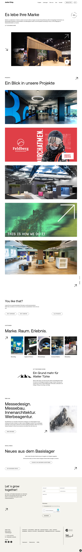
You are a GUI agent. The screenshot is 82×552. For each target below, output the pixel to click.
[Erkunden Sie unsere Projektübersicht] (76, 78)
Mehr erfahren (10, 431)
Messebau (58, 531)
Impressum (24, 542)
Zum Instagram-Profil (12, 468)
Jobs (56, 2)
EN (74, 2)
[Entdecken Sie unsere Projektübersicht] (75, 285)
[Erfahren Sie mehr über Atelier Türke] (45, 431)
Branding (24, 531)
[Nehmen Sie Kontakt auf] (6, 509)
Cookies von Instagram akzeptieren (41, 462)
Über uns (51, 2)
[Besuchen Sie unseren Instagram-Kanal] (75, 468)
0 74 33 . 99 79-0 (10, 535)
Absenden (46, 515)
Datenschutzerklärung (55, 506)
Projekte (39, 2)
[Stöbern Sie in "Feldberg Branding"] (41, 145)
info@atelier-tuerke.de (11, 537)
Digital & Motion (32, 531)
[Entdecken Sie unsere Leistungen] (6, 337)
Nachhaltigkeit (44, 529)
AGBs (38, 542)
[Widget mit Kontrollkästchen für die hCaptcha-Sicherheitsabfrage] (51, 510)
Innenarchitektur (49, 531)
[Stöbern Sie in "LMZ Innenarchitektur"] (41, 257)
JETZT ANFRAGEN (11, 313)
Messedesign (41, 531)
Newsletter (69, 2)
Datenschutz (32, 542)
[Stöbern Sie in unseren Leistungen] (41, 220)
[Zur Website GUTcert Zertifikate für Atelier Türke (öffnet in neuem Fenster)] (69, 531)
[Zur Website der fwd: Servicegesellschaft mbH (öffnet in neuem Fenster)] (69, 537)
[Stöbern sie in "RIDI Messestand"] (41, 182)
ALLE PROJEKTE (57, 313)
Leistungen (45, 2)
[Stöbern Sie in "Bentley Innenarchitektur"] (41, 107)
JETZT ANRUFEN (23, 313)
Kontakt (60, 2)
